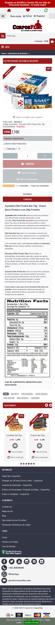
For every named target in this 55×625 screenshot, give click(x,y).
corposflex (35, 398)
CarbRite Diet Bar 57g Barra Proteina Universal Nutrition (15, 435)
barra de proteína (32, 244)
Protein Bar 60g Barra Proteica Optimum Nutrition (40, 435)
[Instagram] (27, 561)
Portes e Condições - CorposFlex (15, 494)
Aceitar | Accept (32, 622)
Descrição (27, 194)
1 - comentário (22, 186)
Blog (4, 516)
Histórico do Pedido (10, 542)
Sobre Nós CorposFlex (11, 476)
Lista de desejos (29, 173)
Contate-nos (7, 507)
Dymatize (18, 122)
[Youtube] (19, 561)
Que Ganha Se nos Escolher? (14, 520)
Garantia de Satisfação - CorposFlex (17, 485)
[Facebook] (4, 561)
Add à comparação (28, 179)
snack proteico (41, 394)
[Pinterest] (34, 561)
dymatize (15, 394)
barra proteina (27, 394)
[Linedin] (42, 561)
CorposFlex (38, 608)
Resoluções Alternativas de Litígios (16, 525)
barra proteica (22, 398)
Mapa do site (7, 511)
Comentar (27, 199)
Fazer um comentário (40, 186)
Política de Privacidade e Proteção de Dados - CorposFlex (26, 490)
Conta (4, 537)
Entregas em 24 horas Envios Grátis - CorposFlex (22, 481)
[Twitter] (12, 561)
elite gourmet (9, 398)
